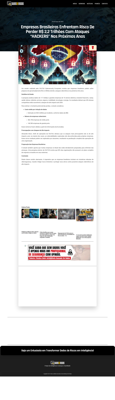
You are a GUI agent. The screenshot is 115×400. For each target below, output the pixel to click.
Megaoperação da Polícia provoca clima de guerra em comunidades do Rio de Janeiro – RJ (66, 234)
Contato (105, 4)
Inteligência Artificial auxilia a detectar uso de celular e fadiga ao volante (30, 232)
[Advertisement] (57, 186)
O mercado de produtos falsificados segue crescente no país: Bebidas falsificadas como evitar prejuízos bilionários (84, 237)
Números (82, 4)
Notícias (90, 4)
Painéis (97, 4)
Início (75, 4)
